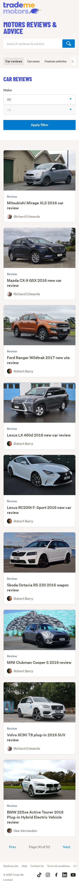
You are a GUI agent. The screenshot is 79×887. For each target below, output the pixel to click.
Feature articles (56, 61)
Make (7, 90)
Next (66, 847)
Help (24, 866)
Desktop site (10, 866)
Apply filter (39, 125)
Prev (12, 847)
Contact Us (37, 866)
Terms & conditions (58, 866)
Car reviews (13, 61)
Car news (33, 61)
